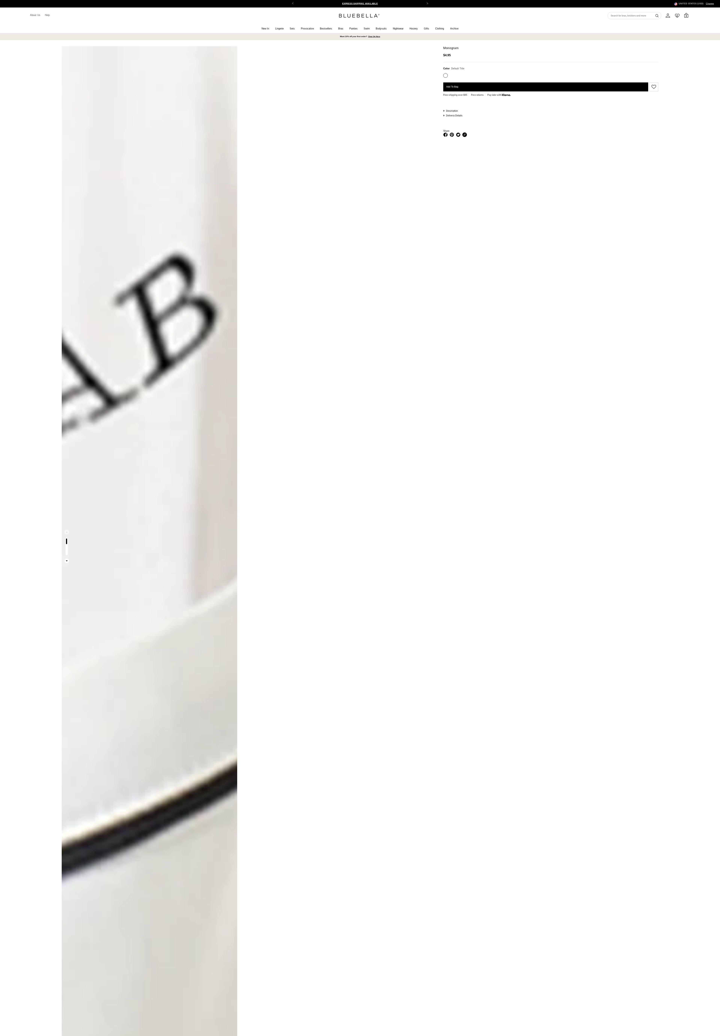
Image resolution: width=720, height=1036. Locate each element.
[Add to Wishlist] (653, 86)
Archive (454, 28)
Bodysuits (381, 28)
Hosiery (414, 28)
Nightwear (398, 28)
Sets (292, 28)
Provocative (307, 28)
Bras (340, 28)
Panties (353, 28)
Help (47, 15)
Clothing (439, 28)
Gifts (426, 28)
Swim (367, 28)
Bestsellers (326, 28)
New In (265, 28)
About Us (35, 15)
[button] (427, 4)
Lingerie (279, 28)
